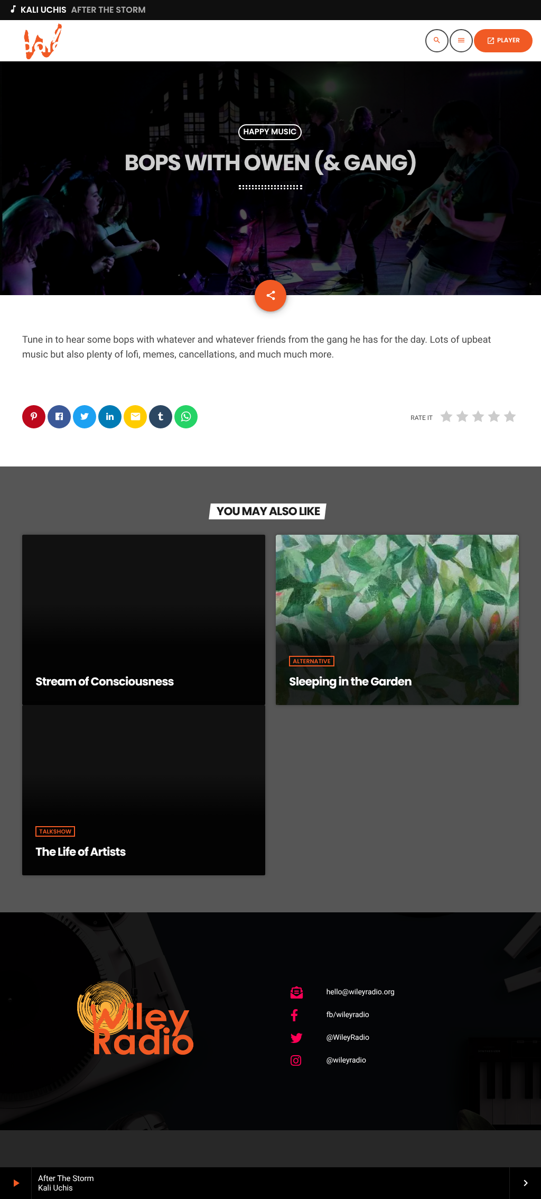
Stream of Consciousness (104, 681)
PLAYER (503, 40)
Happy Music (269, 132)
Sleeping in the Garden (350, 681)
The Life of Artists (80, 852)
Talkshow (55, 831)
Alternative (311, 661)
